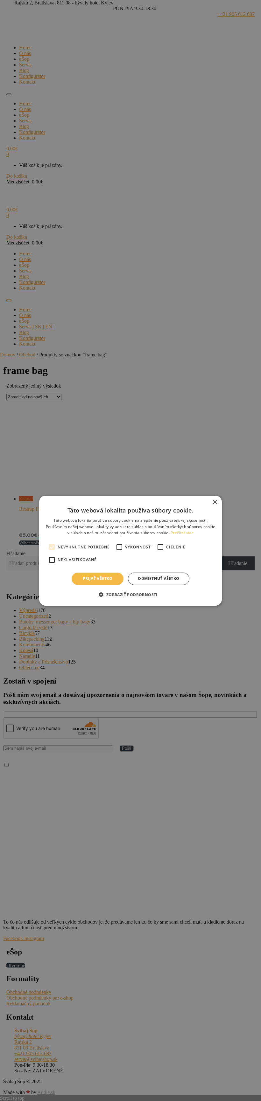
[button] (130, 594)
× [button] (214, 502)
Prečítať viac (182, 532)
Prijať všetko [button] (98, 578)
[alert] (130, 550)
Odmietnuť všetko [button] (158, 578)
